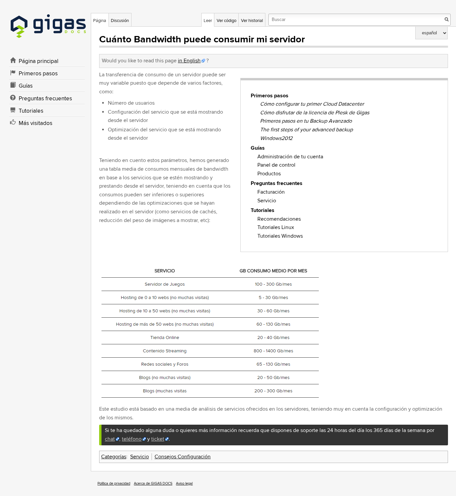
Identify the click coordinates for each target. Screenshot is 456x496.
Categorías (113, 456)
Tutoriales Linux (275, 227)
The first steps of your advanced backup (306, 129)
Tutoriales (262, 210)
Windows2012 (276, 138)
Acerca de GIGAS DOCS (153, 483)
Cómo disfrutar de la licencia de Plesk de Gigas (314, 112)
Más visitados (35, 123)
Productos (269, 173)
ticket (157, 439)
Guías (258, 148)
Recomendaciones (279, 219)
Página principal (38, 61)
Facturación (271, 192)
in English (189, 60)
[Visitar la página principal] (48, 30)
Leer (208, 20)
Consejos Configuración (183, 456)
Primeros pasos (269, 95)
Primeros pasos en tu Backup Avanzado (306, 121)
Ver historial (252, 20)
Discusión (120, 20)
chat (110, 439)
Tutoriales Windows (280, 236)
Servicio (266, 200)
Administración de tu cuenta (290, 156)
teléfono (132, 439)
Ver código (226, 20)
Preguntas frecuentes (276, 183)
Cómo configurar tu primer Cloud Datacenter (312, 104)
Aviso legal (184, 483)
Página (99, 20)
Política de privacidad (113, 483)
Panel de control (276, 165)
